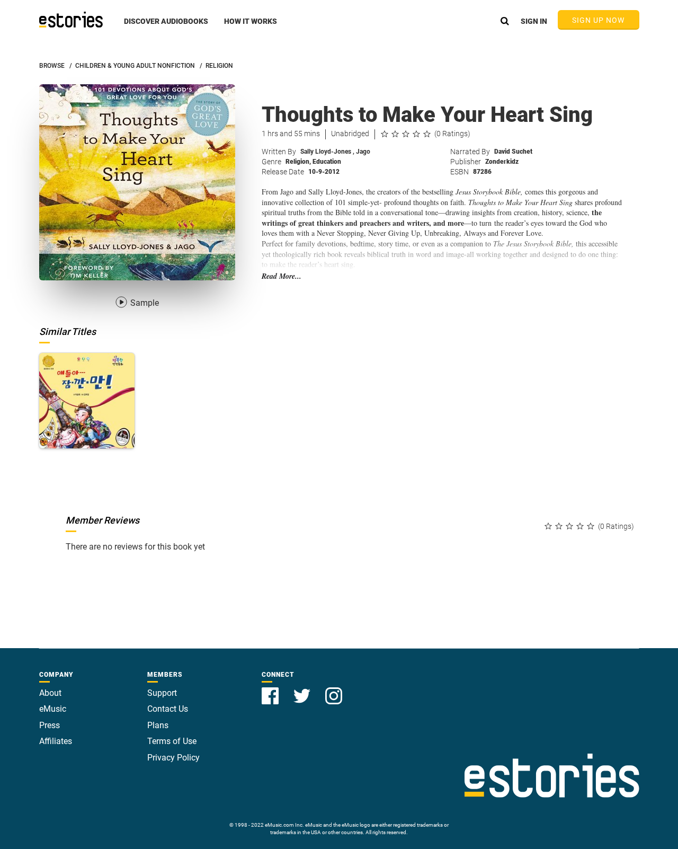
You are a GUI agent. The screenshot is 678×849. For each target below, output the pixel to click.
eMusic (52, 709)
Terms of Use (172, 741)
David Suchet (513, 151)
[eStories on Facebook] (271, 689)
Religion (298, 161)
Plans (157, 725)
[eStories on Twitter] (303, 689)
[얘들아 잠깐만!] (87, 400)
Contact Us (167, 709)
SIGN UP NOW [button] (598, 20)
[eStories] (71, 20)
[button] (166, 27)
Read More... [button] (281, 276)
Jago (363, 151)
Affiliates (55, 741)
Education (327, 161)
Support (162, 693)
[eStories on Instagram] (334, 689)
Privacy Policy (173, 758)
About (50, 693)
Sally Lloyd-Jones (327, 151)
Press (49, 725)
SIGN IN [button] (534, 21)
